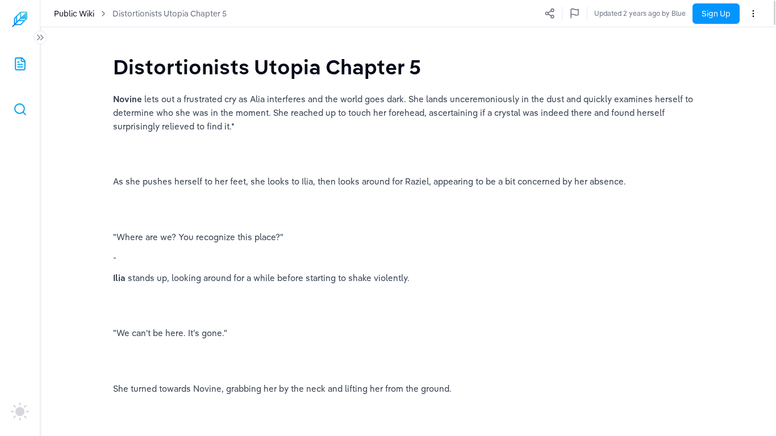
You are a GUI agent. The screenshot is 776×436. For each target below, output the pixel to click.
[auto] (20, 412)
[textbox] (267, 66)
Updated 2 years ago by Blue (640, 13)
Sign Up (716, 14)
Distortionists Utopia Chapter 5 (169, 14)
